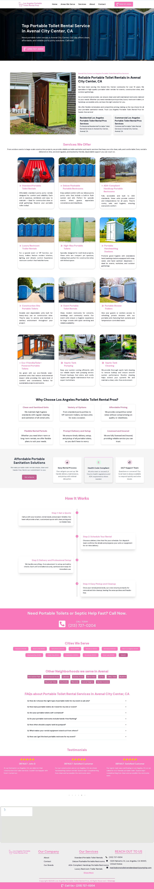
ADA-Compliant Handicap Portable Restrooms (113, 188)
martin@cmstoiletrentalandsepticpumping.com (130, 867)
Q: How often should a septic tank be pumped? (46, 725)
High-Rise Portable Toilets (73, 247)
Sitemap (111, 881)
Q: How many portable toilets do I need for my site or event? (52, 707)
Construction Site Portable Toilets (31, 307)
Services (82, 4)
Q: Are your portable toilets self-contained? (45, 713)
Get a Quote (29, 477)
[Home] (31, 4)
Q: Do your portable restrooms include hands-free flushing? (52, 719)
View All (123, 655)
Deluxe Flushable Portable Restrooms (73, 187)
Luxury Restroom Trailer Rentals (30, 247)
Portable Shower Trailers (113, 307)
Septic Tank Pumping (70, 364)
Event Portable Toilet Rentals (70, 307)
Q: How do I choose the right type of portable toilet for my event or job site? (58, 701)
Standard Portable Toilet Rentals (31, 187)
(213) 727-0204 (125, 4)
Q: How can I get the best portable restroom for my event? (51, 736)
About (92, 4)
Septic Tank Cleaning (111, 364)
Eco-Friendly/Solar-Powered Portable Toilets (32, 365)
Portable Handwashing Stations (111, 248)
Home (54, 4)
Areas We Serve (68, 4)
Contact (102, 4)
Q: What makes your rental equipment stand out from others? (52, 731)
